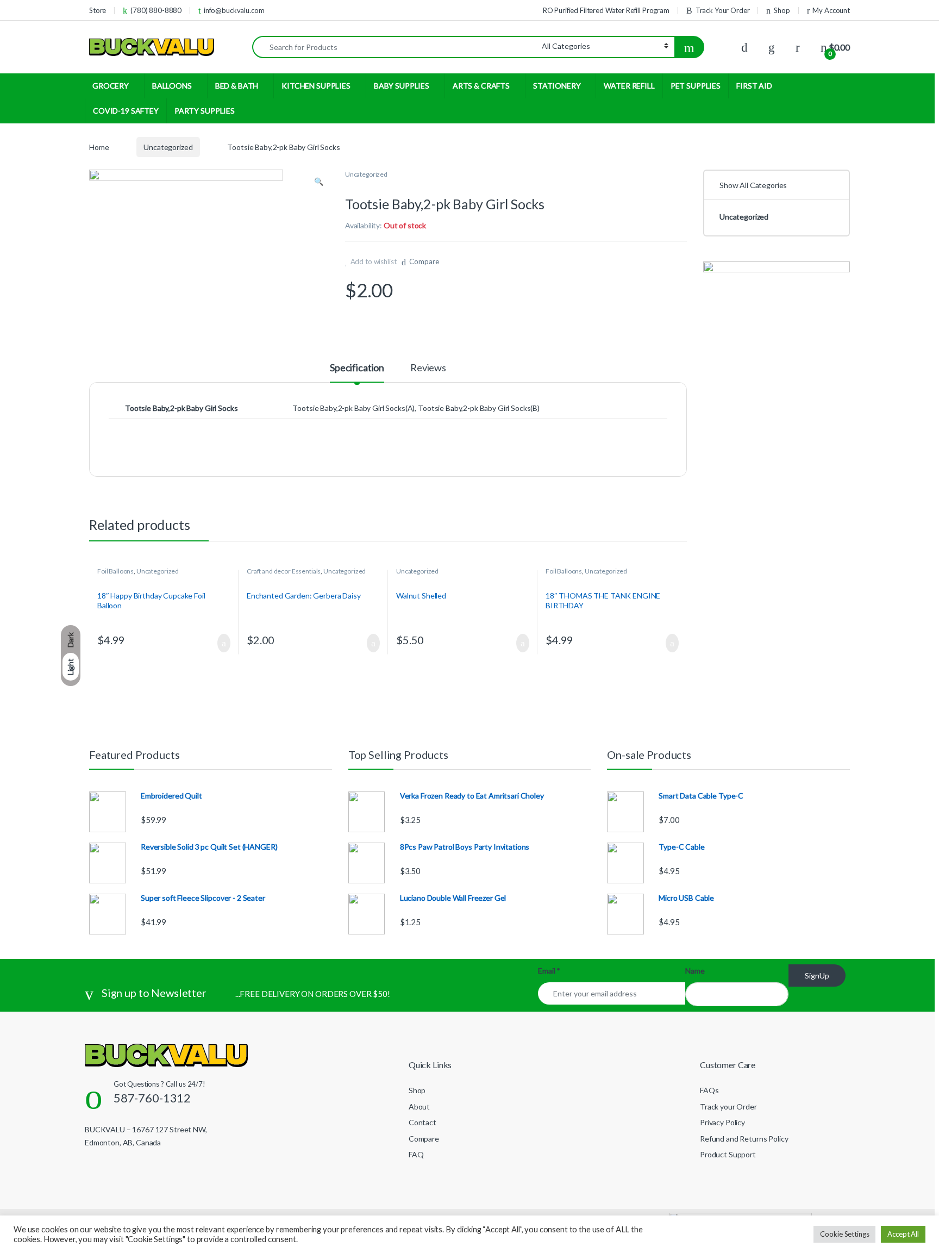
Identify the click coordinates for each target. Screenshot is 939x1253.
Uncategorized (167, 147)
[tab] (357, 372)
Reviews (428, 368)
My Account (831, 10)
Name (694, 970)
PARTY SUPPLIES (204, 110)
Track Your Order (723, 10)
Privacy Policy (722, 1122)
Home (99, 147)
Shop (782, 10)
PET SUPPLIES (696, 85)
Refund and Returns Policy (744, 1138)
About (419, 1106)
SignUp (817, 975)
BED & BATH (237, 85)
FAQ (416, 1154)
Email (549, 970)
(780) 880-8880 (155, 10)
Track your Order (728, 1106)
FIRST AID (754, 85)
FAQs (709, 1090)
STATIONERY (557, 85)
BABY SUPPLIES (401, 85)
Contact (422, 1122)
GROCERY (110, 85)
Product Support (728, 1154)
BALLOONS (172, 85)
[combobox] (397, 47)
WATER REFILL (629, 85)
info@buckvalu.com (234, 10)
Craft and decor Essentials (284, 571)
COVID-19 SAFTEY (126, 110)
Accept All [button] (903, 1234)
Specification (357, 368)
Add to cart (223, 643)
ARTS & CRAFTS (481, 85)
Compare (424, 261)
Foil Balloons (115, 571)
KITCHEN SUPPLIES (315, 85)
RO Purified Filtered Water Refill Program (606, 10)
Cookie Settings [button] (844, 1234)
